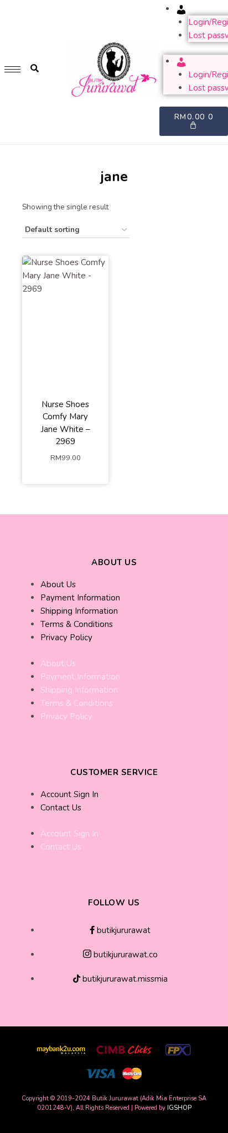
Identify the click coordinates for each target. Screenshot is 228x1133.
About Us (58, 584)
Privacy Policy (66, 637)
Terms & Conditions (76, 624)
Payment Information (80, 597)
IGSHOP (179, 1108)
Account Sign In (69, 794)
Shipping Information (79, 610)
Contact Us (60, 807)
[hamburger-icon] (12, 69)
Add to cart (65, 477)
